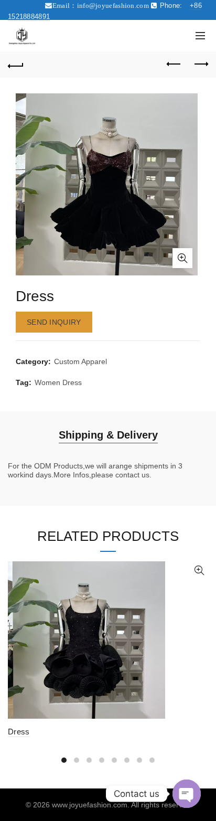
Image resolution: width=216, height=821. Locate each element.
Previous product (174, 64)
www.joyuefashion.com (89, 805)
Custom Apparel (80, 361)
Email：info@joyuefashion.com (100, 5)
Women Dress (58, 382)
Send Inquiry (54, 322)
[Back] (16, 64)
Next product (200, 64)
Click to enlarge (182, 258)
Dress (19, 731)
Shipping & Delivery (108, 435)
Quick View (199, 570)
